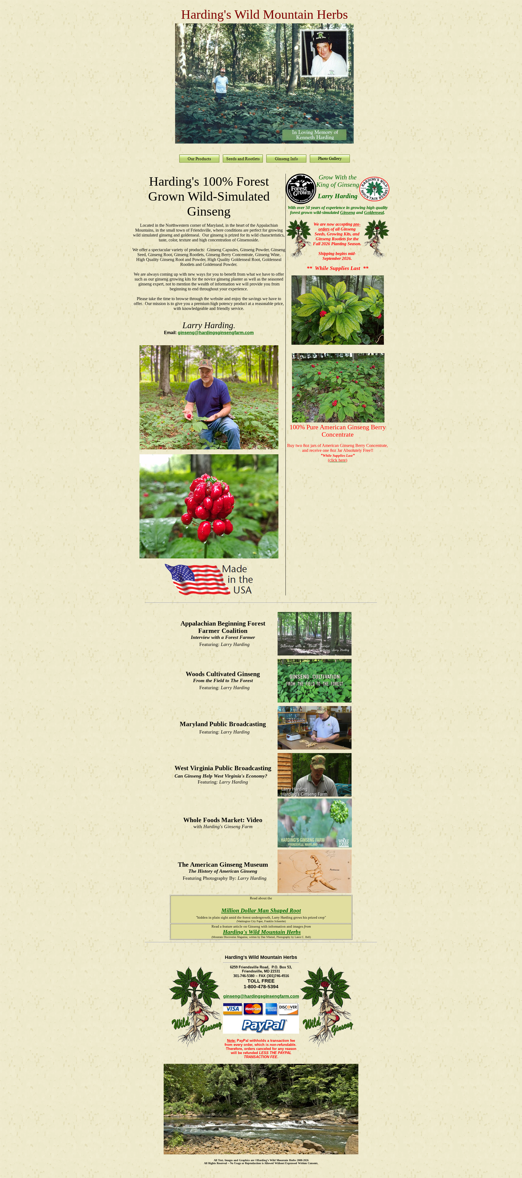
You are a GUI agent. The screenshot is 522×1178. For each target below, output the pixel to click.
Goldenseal (374, 212)
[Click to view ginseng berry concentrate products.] (338, 421)
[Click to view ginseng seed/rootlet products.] (337, 342)
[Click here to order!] (299, 258)
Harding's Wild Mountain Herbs (262, 932)
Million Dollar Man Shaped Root (261, 910)
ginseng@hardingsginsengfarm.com (216, 332)
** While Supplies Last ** (337, 268)
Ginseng (347, 212)
